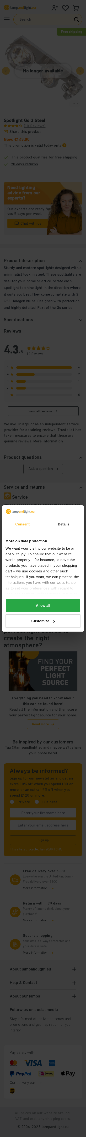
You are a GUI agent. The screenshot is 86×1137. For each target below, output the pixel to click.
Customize (40, 621)
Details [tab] (64, 524)
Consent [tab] (22, 524)
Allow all (43, 605)
